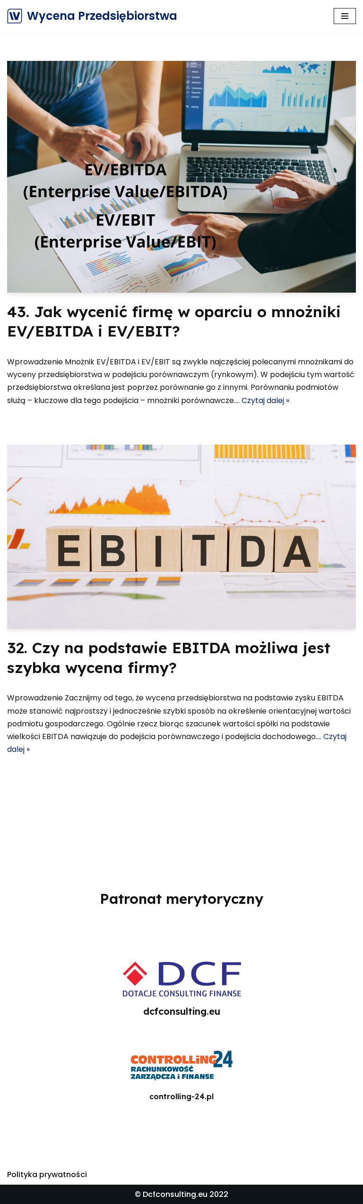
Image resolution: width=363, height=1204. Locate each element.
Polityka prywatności (47, 1174)
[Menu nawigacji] (345, 16)
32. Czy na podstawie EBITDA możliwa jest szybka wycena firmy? (168, 657)
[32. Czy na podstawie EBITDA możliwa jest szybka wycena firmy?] (181, 537)
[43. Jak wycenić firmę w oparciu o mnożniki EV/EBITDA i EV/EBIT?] (181, 177)
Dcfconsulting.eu (175, 1194)
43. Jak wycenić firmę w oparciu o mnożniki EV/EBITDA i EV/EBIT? (174, 321)
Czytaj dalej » (265, 400)
